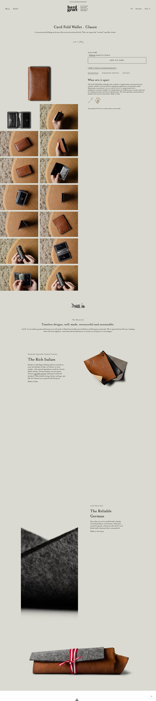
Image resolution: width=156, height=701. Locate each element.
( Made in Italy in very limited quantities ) (102, 68)
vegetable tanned (39, 373)
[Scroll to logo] (78, 305)
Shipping (92, 55)
